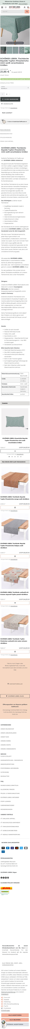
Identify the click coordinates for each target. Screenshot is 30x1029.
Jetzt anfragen (23, 3)
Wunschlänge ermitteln (9, 785)
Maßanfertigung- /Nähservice (12, 760)
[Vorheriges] (1, 30)
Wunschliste (8, 104)
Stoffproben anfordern (10, 768)
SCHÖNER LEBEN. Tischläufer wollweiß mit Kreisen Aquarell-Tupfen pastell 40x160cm (14, 593)
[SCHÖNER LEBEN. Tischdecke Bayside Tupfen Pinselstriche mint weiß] (4, 50)
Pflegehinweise (6, 137)
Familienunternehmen (11, 826)
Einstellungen (5, 1010)
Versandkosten (13, 107)
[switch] (3, 1027)
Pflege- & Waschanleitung (10, 793)
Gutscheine (5, 772)
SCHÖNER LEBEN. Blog (16, 696)
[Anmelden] (24, 7)
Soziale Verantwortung (11, 834)
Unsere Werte (6, 745)
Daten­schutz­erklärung (8, 992)
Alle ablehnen (15, 1019)
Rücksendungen (6, 809)
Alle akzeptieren (15, 1015)
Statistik (6, 999)
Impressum (4, 994)
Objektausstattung (7, 764)
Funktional (7, 1008)
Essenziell (7, 997)
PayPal (6, 1006)
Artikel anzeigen (15, 451)
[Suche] (27, 11)
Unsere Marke (6, 741)
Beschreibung (5, 129)
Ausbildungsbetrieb (10, 830)
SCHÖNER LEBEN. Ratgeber (10, 797)
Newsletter (5, 776)
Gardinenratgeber (7, 805)
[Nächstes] (28, 30)
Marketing (7, 1002)
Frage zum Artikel (6, 141)
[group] (14, 480)
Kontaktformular (16, 684)
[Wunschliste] (5, 7)
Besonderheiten (6, 133)
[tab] (5, 130)
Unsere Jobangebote (8, 749)
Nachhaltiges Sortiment (11, 822)
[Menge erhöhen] (6, 94)
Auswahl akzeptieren (15, 1024)
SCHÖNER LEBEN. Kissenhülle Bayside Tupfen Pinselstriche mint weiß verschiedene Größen (15, 440)
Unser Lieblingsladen (8, 733)
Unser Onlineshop (7, 729)
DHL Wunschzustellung (11, 1004)
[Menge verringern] (9, 94)
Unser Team (5, 737)
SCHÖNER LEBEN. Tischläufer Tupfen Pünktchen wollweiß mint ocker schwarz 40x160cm (13, 641)
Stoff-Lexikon (6, 801)
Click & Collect (6, 756)
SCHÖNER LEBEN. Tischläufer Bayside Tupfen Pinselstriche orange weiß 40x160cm (14, 498)
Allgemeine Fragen (7, 789)
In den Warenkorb (11, 99)
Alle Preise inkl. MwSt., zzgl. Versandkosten (12, 964)
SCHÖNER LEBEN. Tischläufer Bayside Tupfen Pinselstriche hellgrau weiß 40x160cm (12, 546)
